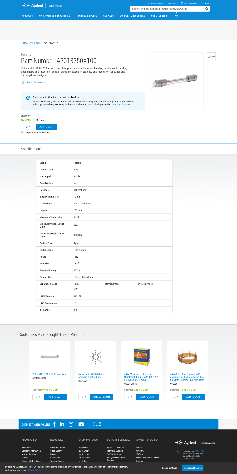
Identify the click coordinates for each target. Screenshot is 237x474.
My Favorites (84, 457)
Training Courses (57, 461)
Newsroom (26, 447)
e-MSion (139, 454)
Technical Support (115, 451)
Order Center (159, 15)
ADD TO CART (55, 396)
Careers (25, 457)
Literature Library (57, 447)
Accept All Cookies (193, 467)
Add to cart (46, 126)
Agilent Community (115, 447)
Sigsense (139, 461)
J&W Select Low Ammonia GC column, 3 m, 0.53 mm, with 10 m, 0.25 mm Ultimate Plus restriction (187, 376)
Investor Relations (29, 454)
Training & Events (86, 15)
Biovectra (139, 451)
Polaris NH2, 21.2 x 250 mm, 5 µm (49, 374)
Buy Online (83, 447)
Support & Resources (132, 15)
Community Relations (31, 461)
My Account (84, 454)
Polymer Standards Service (147, 457)
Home (25, 42)
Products (27, 15)
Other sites (200, 450)
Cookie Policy (34, 470)
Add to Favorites (34, 82)
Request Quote (101, 396)
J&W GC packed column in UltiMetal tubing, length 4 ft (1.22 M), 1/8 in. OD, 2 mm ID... (141, 376)
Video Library (56, 451)
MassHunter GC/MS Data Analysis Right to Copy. (91, 375)
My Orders (83, 461)
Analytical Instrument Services (116, 458)
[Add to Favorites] (23, 82)
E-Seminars (55, 457)
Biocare (138, 447)
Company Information (31, 451)
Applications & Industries (54, 15)
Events (53, 454)
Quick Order (84, 451)
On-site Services (114, 454)
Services (108, 15)
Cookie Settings (169, 467)
